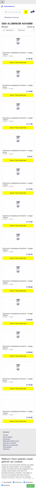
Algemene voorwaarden (10, 445)
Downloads (6, 439)
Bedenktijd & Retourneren (11, 441)
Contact (5, 435)
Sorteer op (30, 27)
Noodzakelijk (8, 482)
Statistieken (29, 482)
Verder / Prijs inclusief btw (18, 62)
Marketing (7, 485)
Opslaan (30, 486)
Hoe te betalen (7, 437)
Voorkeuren (18, 482)
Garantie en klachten (9, 443)
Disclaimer (6, 449)
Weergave (5, 27)
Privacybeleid (7, 447)
